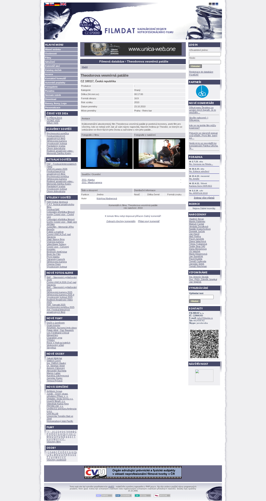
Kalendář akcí (52, 66)
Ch (64, 434)
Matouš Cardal (196, 224)
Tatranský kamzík (56, 259)
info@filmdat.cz (205, 318)
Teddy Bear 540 (197, 246)
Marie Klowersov (198, 254)
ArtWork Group (54, 391)
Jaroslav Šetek (196, 264)
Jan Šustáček (196, 256)
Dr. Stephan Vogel (56, 365)
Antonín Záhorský (56, 368)
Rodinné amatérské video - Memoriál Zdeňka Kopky (60, 152)
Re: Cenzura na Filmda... (201, 164)
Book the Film (53, 254)
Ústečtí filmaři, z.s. (56, 401)
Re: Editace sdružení (199, 171)
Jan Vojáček (195, 282)
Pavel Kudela (195, 259)
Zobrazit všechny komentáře (120, 221)
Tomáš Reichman (198, 266)
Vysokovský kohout (57, 143)
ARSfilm (51, 224)
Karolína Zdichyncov (58, 375)
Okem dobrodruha (56, 148)
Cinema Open (54, 264)
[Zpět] (84, 67)
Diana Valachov (197, 241)
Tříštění (51, 340)
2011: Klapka (88, 179)
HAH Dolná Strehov (57, 202)
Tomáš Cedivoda (197, 261)
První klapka (53, 256)
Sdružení (50, 62)
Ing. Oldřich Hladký (56, 363)
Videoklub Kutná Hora (58, 403)
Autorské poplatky (55, 82)
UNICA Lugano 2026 (57, 169)
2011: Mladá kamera (92, 182)
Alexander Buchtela (56, 370)
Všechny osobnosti (56, 459)
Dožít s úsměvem (56, 322)
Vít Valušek (194, 251)
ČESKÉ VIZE (53, 120)
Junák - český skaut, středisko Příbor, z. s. (57, 394)
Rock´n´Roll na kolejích (58, 342)
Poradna (49, 91)
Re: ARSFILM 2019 (198, 193)
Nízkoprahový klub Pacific (60, 421)
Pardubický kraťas (56, 146)
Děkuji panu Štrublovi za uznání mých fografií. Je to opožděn (202, 110)
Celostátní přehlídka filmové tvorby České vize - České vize (61, 214)
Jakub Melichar (54, 358)
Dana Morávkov (198, 249)
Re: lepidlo (194, 178)
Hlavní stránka (53, 49)
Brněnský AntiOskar (57, 251)
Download (50, 99)
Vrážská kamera (55, 242)
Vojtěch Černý (54, 360)
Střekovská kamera (57, 141)
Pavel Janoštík (196, 239)
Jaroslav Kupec (55, 378)
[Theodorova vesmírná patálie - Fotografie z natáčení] (159, 166)
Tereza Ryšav (54, 380)
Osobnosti (51, 53)
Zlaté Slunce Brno (56, 239)
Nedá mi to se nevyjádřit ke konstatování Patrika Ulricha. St (203, 145)
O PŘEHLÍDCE (54, 118)
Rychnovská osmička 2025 (60, 307)
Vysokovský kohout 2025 (60, 297)
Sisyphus (51, 347)
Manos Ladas (53, 373)
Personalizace (52, 107)
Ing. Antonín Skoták (199, 277)
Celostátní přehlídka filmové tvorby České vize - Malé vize (62, 220)
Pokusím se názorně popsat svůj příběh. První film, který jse (203, 135)
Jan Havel (194, 234)
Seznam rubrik (53, 95)
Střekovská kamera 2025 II (60, 294)
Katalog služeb (53, 70)
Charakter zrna (54, 337)
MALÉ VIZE (52, 123)
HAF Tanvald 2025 (56, 304)
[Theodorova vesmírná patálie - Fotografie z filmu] (107, 166)
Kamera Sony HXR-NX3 (200, 186)
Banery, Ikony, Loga (55, 103)
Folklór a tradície (55, 232)
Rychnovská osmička (58, 133)
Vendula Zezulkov (198, 226)
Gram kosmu (53, 325)
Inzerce (49, 74)
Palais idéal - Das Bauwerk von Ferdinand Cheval (60, 331)
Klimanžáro (52, 335)
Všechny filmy (54, 441)
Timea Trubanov (198, 244)
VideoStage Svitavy (56, 244)
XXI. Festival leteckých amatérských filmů (58, 310)
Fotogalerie (51, 87)
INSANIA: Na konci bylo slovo (62, 327)
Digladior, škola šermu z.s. (60, 398)
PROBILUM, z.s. (55, 406)
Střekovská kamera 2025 (59, 292)
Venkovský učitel (55, 345)
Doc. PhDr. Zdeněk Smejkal (203, 279)
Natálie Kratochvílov (200, 229)
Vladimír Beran (196, 219)
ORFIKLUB (52, 413)
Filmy (48, 57)
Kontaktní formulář (55, 78)
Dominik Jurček (197, 231)
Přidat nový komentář (149, 221)
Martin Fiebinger (197, 221)
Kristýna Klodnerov (107, 198)
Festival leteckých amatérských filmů (56, 137)
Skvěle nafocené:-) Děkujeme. (198, 118)
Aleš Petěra (195, 236)
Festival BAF (53, 209)
